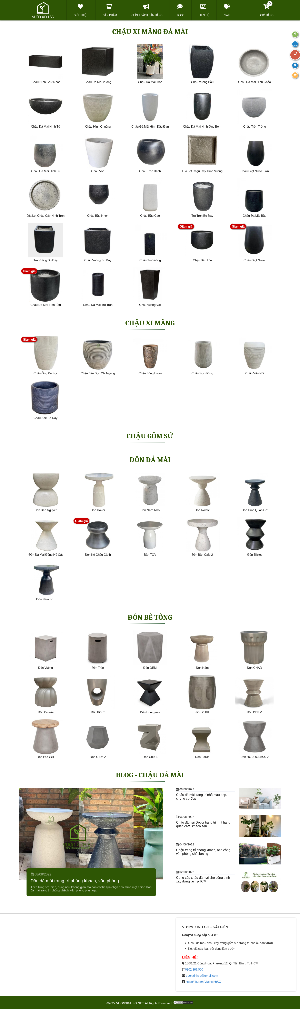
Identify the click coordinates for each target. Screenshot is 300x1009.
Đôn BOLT (98, 712)
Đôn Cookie (45, 712)
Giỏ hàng (266, 9)
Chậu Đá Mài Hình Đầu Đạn (150, 126)
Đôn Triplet (254, 554)
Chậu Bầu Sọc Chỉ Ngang (98, 373)
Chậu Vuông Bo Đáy (97, 260)
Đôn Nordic (202, 510)
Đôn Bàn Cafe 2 (202, 554)
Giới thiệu (81, 15)
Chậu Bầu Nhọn (97, 215)
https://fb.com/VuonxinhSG (203, 981)
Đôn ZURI (202, 712)
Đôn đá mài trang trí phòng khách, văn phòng (75, 880)
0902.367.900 (194, 969)
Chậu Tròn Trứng (254, 126)
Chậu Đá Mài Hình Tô (45, 126)
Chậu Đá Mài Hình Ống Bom (202, 126)
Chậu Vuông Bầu (202, 82)
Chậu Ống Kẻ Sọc (45, 373)
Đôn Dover (98, 510)
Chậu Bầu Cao (150, 215)
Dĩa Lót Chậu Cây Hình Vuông (202, 171)
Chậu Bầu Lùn (202, 260)
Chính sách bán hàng (146, 15)
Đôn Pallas (202, 757)
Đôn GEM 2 (98, 757)
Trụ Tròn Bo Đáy (202, 215)
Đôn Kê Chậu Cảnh (98, 554)
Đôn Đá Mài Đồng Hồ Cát (46, 554)
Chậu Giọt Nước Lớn (254, 171)
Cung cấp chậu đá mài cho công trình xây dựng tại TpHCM (203, 879)
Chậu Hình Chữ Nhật (45, 82)
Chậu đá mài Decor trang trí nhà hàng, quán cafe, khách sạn (203, 824)
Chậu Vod (97, 171)
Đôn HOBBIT (45, 757)
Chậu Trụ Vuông (150, 260)
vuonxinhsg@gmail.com (202, 975)
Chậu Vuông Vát (150, 304)
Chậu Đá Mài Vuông (97, 82)
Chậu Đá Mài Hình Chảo (254, 82)
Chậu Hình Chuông (98, 126)
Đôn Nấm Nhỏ (150, 510)
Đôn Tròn (98, 667)
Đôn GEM (150, 667)
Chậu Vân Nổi (254, 373)
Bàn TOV (150, 554)
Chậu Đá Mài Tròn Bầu (45, 304)
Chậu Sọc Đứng (202, 373)
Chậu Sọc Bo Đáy (45, 418)
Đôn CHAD (254, 667)
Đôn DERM (254, 712)
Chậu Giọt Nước (254, 260)
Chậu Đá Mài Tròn (150, 82)
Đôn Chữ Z (150, 757)
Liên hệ (204, 15)
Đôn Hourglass (150, 712)
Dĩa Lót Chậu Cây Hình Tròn (45, 215)
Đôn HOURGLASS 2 (254, 757)
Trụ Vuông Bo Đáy (45, 260)
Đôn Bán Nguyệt (45, 510)
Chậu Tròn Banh (150, 171)
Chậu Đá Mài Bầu (254, 215)
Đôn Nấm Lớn (45, 599)
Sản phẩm (110, 15)
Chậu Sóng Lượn (150, 373)
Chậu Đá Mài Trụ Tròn (97, 304)
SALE (227, 15)
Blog (180, 15)
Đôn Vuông (45, 667)
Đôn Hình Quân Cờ (255, 510)
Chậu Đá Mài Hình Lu (45, 171)
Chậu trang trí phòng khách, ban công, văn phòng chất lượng (203, 851)
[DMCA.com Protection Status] (183, 1003)
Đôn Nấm (202, 667)
